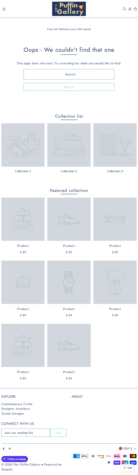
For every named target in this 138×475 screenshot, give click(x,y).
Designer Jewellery (15, 408)
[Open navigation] (25, 9)
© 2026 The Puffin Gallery (20, 464)
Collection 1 (23, 171)
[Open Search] (124, 8)
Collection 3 (115, 171)
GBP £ (127, 448)
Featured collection (69, 190)
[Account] (129, 9)
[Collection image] (23, 145)
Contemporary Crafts (16, 404)
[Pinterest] (10, 448)
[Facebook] (3, 448)
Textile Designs (12, 413)
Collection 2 (69, 171)
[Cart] (135, 8)
